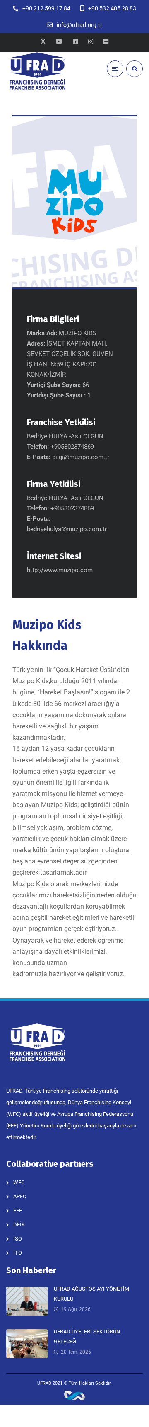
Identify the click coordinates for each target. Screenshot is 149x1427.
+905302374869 (72, 508)
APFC (19, 1196)
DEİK (19, 1224)
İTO (17, 1253)
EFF (17, 1210)
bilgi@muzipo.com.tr (80, 457)
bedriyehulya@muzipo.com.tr (67, 529)
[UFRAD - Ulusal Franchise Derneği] (37, 71)
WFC (18, 1182)
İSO (17, 1239)
